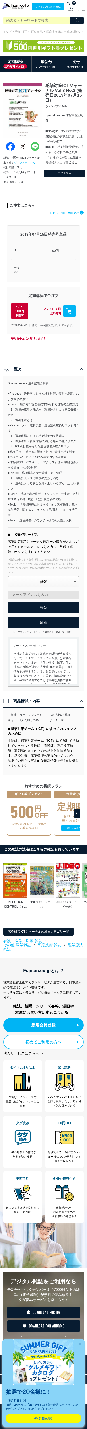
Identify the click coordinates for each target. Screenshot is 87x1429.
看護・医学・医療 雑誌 (29, 31)
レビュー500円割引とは (66, 213)
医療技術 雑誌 (54, 31)
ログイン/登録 (48, 6)
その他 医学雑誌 (17, 945)
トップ (7, 31)
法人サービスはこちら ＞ (23, 1053)
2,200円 (53, 251)
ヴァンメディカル (24, 162)
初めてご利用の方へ (43, 1042)
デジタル (16, 270)
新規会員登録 (43, 1025)
